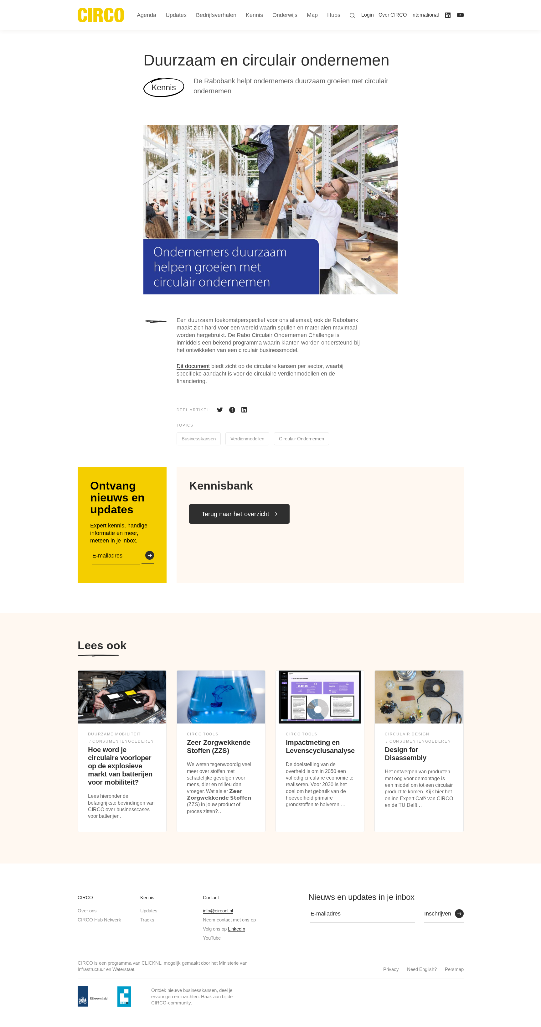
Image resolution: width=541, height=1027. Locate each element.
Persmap (454, 969)
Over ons (87, 910)
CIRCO (85, 897)
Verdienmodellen (247, 438)
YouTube (212, 938)
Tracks (147, 919)
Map (312, 15)
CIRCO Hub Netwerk (99, 919)
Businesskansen (199, 438)
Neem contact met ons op (229, 919)
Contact (211, 897)
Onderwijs (284, 15)
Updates (148, 910)
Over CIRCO (393, 15)
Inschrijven (148, 555)
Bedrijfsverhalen (216, 15)
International (425, 15)
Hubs (333, 15)
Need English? (422, 969)
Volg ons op (224, 928)
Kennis (147, 897)
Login (367, 15)
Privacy (391, 969)
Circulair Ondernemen (301, 438)
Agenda (146, 15)
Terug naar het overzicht (235, 514)
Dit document (193, 366)
